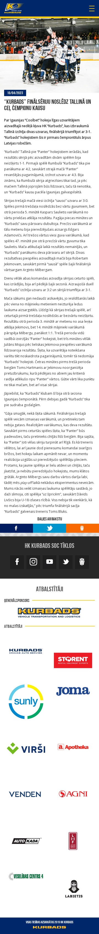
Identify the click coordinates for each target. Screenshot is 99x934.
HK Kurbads (14, 8)
